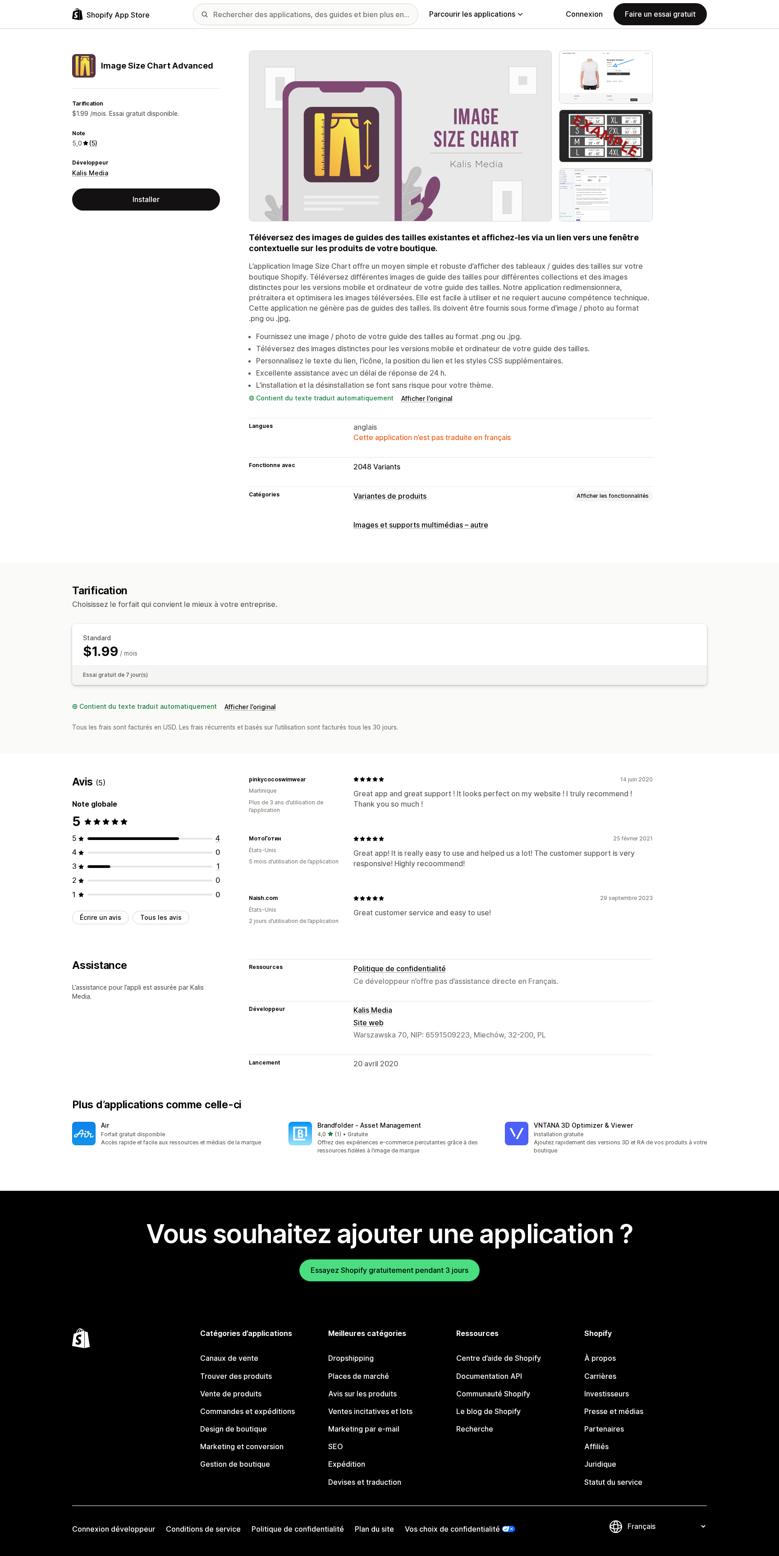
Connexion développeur (113, 1528)
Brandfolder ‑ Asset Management (369, 1125)
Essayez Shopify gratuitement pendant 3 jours (389, 1270)
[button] (173, 1134)
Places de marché (358, 1376)
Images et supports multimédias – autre (420, 524)
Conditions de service (203, 1528)
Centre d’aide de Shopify (498, 1358)
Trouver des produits (236, 1376)
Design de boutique (233, 1428)
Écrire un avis (100, 917)
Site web (368, 1022)
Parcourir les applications (472, 13)
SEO (335, 1446)
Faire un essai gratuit (660, 13)
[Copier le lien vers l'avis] (311, 779)
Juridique (600, 1464)
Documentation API (489, 1376)
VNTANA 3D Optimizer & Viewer (583, 1125)
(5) (93, 143)
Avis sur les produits (362, 1393)
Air (105, 1125)
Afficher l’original (427, 398)
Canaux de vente (229, 1358)
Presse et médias (613, 1411)
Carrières (600, 1376)
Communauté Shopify (493, 1393)
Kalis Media (90, 173)
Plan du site (374, 1528)
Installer (146, 199)
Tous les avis (161, 917)
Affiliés (596, 1446)
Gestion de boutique (235, 1464)
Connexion (584, 13)
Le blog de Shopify (488, 1411)
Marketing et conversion (242, 1446)
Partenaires (604, 1428)
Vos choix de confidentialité (452, 1528)
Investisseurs (606, 1393)
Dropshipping (351, 1358)
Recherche (474, 1428)
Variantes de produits (389, 495)
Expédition (346, 1464)
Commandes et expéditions (247, 1411)
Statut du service (613, 1482)
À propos (600, 1358)
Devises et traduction (364, 1482)
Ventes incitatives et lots (370, 1411)
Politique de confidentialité (399, 968)
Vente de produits (230, 1393)
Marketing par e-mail (363, 1428)
